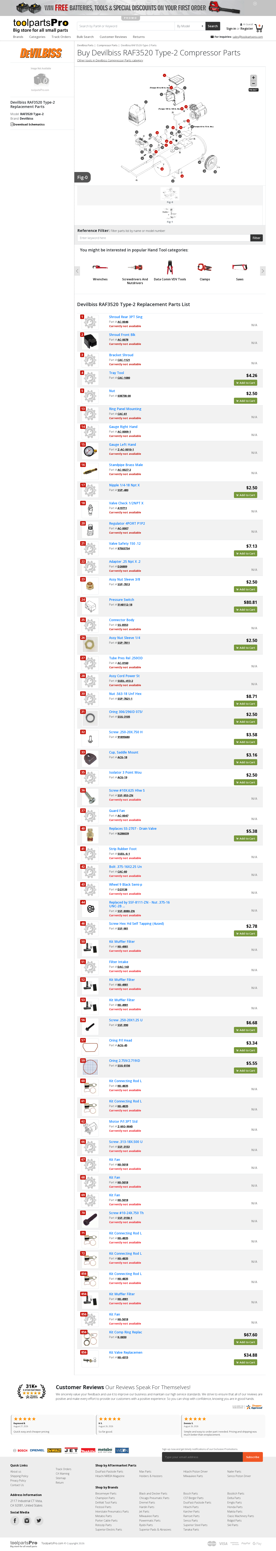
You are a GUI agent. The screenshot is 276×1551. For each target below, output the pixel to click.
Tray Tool (116, 373)
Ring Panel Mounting (125, 409)
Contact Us (17, 1482)
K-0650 (122, 1337)
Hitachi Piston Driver (195, 1468)
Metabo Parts (103, 1513)
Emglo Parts (234, 1499)
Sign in (231, 28)
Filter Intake (118, 962)
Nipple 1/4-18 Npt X (124, 485)
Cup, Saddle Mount (123, 752)
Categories (37, 37)
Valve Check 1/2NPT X (126, 503)
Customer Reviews (113, 37)
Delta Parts (234, 1495)
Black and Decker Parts (153, 1490)
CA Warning (62, 1470)
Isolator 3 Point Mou (125, 772)
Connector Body (121, 620)
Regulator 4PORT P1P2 (127, 523)
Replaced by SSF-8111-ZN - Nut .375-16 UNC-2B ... (139, 904)
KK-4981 (123, 946)
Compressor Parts (107, 45)
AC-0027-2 (124, 469)
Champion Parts (105, 1495)
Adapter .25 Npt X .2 (124, 561)
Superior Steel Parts (195, 1522)
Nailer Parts (234, 1468)
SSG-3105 (124, 716)
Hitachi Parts (191, 1504)
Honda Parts (235, 1504)
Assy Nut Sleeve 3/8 (124, 579)
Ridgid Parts (234, 1517)
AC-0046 (123, 322)
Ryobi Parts (146, 1522)
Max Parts (145, 1468)
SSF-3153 (124, 1146)
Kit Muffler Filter (122, 941)
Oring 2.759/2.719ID (124, 1060)
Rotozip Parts (103, 1522)
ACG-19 (122, 777)
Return (60, 1479)
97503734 (124, 548)
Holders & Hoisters (150, 1473)
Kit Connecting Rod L (125, 1081)
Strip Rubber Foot (123, 849)
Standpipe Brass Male (126, 465)
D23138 (122, 889)
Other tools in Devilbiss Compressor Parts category (110, 60)
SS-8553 (123, 625)
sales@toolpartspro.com (248, 36)
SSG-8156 (124, 1065)
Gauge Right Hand (123, 426)
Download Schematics (29, 124)
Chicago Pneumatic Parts (154, 1495)
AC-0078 (123, 339)
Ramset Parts (191, 1513)
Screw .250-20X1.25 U (126, 1020)
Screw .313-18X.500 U (126, 1142)
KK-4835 (123, 1086)
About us (15, 1468)
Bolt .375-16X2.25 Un (125, 866)
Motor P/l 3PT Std (123, 1121)
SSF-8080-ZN (126, 911)
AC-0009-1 (124, 431)
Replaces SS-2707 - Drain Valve (133, 828)
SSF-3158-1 (125, 1218)
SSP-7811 (124, 642)
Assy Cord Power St (124, 676)
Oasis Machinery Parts (240, 1513)
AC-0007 (123, 528)
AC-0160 (123, 663)
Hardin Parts (146, 1504)
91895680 (124, 737)
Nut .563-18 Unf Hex (125, 694)
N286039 (123, 833)
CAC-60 (122, 871)
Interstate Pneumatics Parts (112, 1508)
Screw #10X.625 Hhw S (127, 790)
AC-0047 (123, 815)
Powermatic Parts (150, 1517)
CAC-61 (122, 414)
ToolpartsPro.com (52, 1540)
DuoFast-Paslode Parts (109, 1468)
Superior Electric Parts (108, 1526)
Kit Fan (114, 1159)
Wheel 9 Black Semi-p (125, 884)
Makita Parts (234, 1508)
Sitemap (61, 1475)
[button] (77, 271)
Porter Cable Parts (106, 1517)
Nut (112, 391)
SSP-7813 (124, 584)
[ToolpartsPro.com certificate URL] (247, 1407)
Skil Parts (232, 1522)
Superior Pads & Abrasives (155, 1526)
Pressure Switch (121, 599)
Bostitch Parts (235, 1490)
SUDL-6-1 (124, 853)
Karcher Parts (191, 1508)
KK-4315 (123, 1357)
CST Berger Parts (193, 1495)
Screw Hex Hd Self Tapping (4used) (136, 923)
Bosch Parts (190, 1490)
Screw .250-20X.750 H (126, 732)
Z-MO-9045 (125, 1126)
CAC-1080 (124, 377)
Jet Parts (144, 1508)
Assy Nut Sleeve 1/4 (124, 638)
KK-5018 (123, 1164)
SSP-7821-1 (125, 698)
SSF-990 (123, 1025)
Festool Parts (103, 1504)
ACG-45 (122, 1045)
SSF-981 (123, 928)
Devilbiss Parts (85, 45)
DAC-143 (123, 967)
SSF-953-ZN (125, 795)
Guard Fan (117, 810)
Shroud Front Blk (122, 334)
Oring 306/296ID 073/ (126, 712)
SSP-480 (123, 490)
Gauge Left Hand (122, 444)
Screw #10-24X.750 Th (126, 1213)
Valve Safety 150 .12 (125, 543)
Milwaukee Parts (193, 1473)
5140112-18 (125, 604)
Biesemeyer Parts (105, 1490)
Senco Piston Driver (239, 1473)
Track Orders (61, 37)
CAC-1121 (124, 360)
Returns (139, 37)
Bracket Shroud (121, 355)
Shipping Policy (19, 1473)
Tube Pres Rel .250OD (126, 658)
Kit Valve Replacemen (125, 1352)
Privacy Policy (18, 1477)
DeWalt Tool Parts (106, 1499)
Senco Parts (190, 1517)
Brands (18, 37)
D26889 (122, 566)
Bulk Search (85, 37)
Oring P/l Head (120, 1040)
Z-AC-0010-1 (126, 449)
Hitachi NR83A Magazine (109, 1473)
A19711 (122, 508)
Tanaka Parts (191, 1526)
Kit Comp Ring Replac (125, 1332)
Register (247, 28)
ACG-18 (122, 757)
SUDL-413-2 (125, 681)
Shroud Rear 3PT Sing (126, 317)
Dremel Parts (147, 1499)
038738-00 (124, 396)
